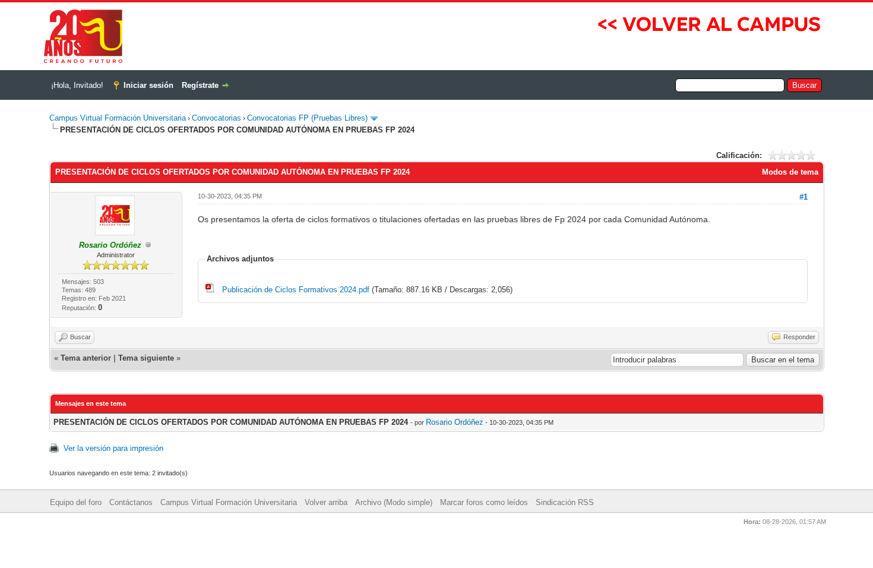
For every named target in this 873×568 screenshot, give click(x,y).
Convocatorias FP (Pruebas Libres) (307, 117)
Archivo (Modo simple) (393, 502)
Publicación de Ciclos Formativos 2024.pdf (295, 289)
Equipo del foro (76, 502)
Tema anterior (86, 358)
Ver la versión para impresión (113, 448)
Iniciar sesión (148, 85)
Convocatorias (216, 117)
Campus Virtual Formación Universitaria (117, 117)
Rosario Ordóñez (454, 422)
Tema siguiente (146, 358)
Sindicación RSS (565, 502)
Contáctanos (131, 502)
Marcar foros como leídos (484, 502)
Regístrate (200, 85)
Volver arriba (326, 502)
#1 (803, 197)
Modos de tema (790, 172)
